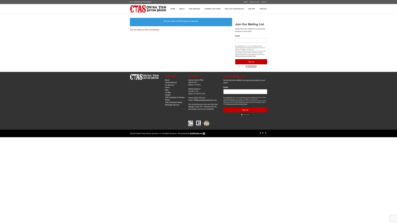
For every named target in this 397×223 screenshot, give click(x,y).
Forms (167, 87)
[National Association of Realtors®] (198, 123)
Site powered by (184, 133)
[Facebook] (260, 133)
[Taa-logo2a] (206, 123)
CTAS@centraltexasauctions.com (205, 100)
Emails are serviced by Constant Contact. (245, 56)
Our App (251, 9)
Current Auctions (212, 9)
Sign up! (251, 61)
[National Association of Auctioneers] (190, 123)
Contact (264, 2)
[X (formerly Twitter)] (265, 133)
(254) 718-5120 (254, 2)
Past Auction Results (234, 9)
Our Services (194, 9)
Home (245, 2)
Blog (166, 90)
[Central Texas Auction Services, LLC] (148, 9)
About (182, 9)
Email (237, 36)
